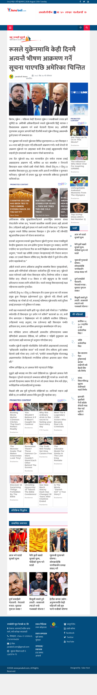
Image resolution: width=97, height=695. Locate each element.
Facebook (70, 633)
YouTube (70, 641)
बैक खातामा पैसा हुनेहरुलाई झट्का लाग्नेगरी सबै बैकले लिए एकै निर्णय (82, 362)
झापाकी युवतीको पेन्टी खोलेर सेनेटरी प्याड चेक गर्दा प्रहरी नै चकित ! (82, 405)
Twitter (70, 637)
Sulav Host (86, 668)
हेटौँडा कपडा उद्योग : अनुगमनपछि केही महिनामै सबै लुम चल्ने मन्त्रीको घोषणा (59, 604)
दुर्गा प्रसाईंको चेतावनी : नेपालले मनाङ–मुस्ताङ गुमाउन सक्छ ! (17, 604)
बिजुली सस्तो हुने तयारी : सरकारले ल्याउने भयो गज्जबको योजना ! (37, 604)
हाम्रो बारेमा (71, 628)
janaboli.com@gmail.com (18, 647)
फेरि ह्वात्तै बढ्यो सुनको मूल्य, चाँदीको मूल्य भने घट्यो (36, 560)
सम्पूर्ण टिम (71, 624)
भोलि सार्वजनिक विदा (82, 343)
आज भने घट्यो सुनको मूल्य (15, 557)
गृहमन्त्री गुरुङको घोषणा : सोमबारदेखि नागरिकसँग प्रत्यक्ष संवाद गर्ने (57, 562)
